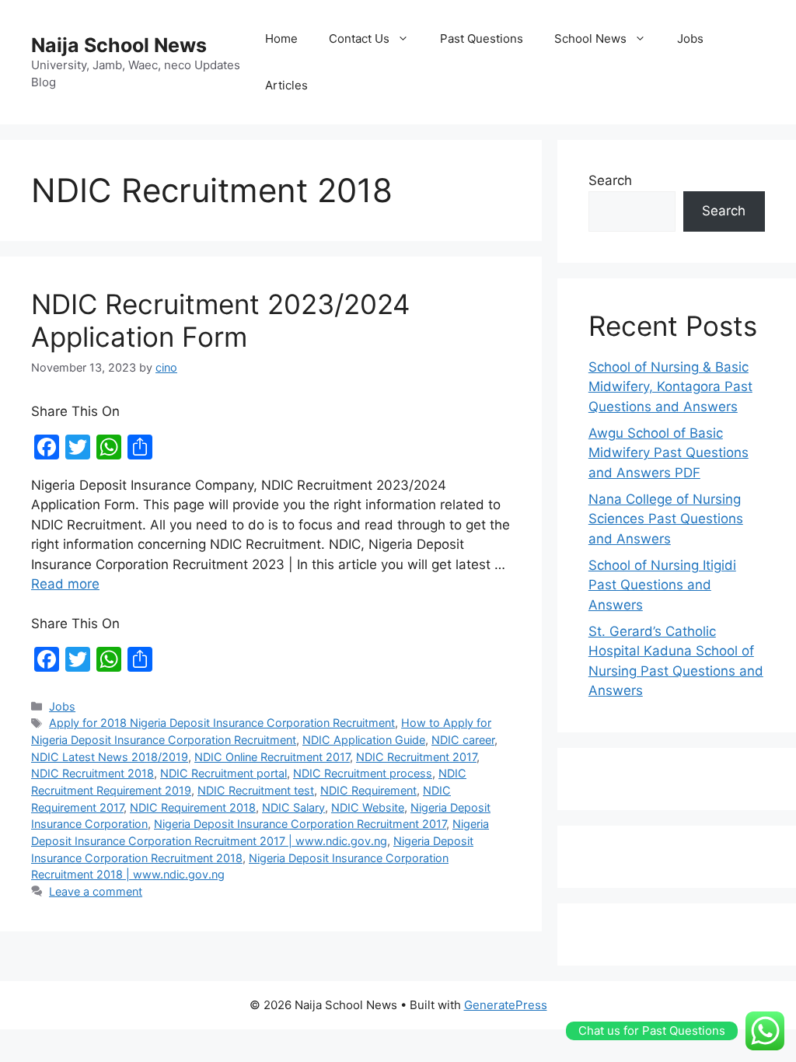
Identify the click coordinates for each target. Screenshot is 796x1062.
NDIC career (462, 739)
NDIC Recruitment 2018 (92, 773)
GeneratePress (505, 1004)
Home (281, 38)
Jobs (690, 38)
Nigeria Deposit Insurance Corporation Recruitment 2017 (300, 823)
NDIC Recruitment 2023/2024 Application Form (220, 320)
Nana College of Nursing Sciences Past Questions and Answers (665, 519)
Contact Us (359, 38)
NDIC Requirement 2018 (193, 807)
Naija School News (119, 45)
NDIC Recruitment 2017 (416, 756)
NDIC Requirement (368, 790)
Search (610, 180)
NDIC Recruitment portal (223, 773)
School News (590, 38)
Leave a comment (95, 891)
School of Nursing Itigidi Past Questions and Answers (662, 585)
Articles (286, 85)
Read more (65, 584)
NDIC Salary (293, 807)
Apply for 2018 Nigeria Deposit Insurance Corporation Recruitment (222, 722)
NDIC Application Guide (363, 739)
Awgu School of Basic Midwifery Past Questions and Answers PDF (668, 452)
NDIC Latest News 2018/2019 (109, 756)
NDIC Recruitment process (362, 773)
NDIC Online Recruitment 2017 (272, 756)
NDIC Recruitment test (255, 790)
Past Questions (481, 38)
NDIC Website (367, 807)
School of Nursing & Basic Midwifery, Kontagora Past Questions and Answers (670, 386)
